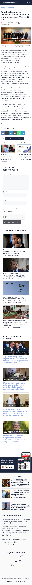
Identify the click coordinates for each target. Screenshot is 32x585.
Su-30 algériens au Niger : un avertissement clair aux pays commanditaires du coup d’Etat (14, 298)
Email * (5, 200)
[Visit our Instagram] (16, 561)
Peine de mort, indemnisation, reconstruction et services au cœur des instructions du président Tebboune (16, 323)
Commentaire (8, 174)
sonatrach (8, 138)
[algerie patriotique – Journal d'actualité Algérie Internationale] (10, 2)
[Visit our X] (20, 561)
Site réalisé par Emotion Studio (16, 581)
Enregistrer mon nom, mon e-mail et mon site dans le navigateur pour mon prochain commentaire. (16, 209)
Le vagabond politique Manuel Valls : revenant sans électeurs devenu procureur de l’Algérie (14, 275)
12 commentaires (17, 279)
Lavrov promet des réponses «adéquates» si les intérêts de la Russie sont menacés (14, 251)
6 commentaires (16, 302)
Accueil (3, 7)
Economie (11, 7)
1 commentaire (16, 255)
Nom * (5, 192)
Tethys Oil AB (18, 138)
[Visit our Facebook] (12, 561)
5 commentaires (16, 327)
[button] (27, 2)
